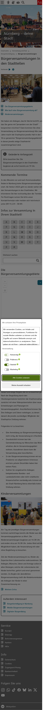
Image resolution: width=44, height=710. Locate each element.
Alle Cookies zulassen (21, 378)
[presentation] (19, 355)
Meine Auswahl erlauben (21, 385)
